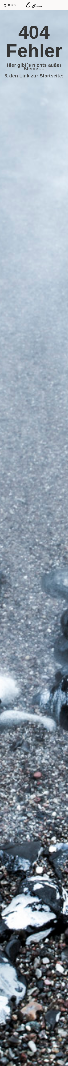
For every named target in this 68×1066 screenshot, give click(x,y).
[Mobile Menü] (63, 5)
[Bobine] (34, 5)
